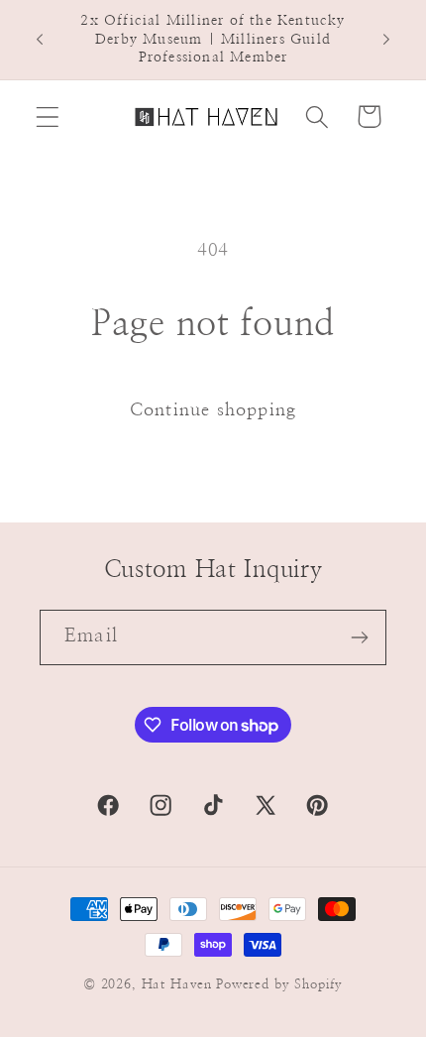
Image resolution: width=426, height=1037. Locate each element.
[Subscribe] (359, 637)
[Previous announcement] (39, 39)
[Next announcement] (386, 39)
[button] (48, 116)
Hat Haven (177, 984)
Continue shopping (213, 410)
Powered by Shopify (279, 984)
